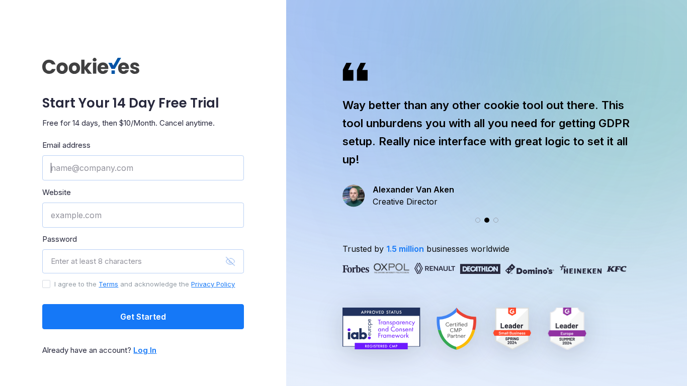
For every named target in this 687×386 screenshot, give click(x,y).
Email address (66, 145)
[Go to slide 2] (486, 220)
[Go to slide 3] (495, 220)
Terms (108, 284)
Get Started (143, 317)
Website (56, 192)
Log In (144, 350)
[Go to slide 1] (477, 220)
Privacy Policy (213, 284)
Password (59, 239)
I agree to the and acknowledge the (144, 284)
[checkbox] (46, 284)
